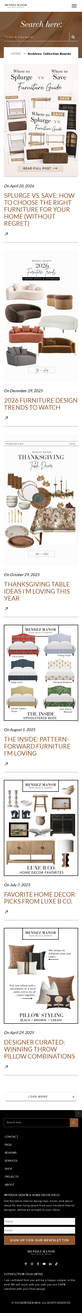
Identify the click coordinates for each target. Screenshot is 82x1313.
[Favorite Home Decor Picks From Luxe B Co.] (41, 828)
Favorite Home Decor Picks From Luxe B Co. (39, 898)
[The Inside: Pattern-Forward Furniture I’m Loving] (41, 673)
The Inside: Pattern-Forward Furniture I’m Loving (37, 746)
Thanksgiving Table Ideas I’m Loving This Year (37, 591)
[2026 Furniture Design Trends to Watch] (41, 316)
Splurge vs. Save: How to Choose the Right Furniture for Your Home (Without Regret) (39, 209)
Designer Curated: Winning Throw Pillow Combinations (39, 1049)
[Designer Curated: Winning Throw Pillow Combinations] (41, 976)
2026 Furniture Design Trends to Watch (41, 404)
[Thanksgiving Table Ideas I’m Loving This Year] (41, 500)
